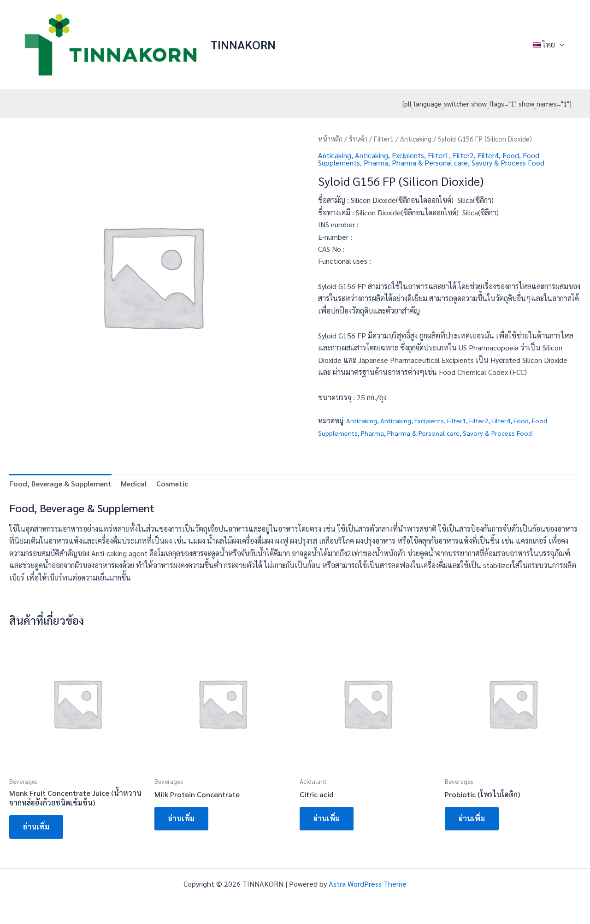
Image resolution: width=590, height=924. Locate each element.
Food (510, 155)
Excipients (408, 155)
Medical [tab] (134, 483)
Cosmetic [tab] (172, 483)
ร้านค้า (358, 138)
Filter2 (463, 155)
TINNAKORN (243, 44)
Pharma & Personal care (430, 162)
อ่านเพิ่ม (36, 826)
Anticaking (415, 138)
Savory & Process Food (508, 162)
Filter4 (488, 155)
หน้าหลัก (330, 138)
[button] (559, 44)
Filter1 (384, 138)
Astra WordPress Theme (368, 883)
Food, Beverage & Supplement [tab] (60, 483)
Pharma (376, 162)
